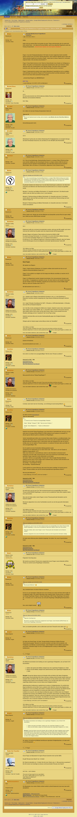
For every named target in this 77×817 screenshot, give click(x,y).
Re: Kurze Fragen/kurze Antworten (35, 631)
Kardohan (10, 221)
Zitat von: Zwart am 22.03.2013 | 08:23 (32, 615)
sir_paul (9, 106)
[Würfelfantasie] (6, 192)
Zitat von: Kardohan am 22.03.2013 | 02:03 (32, 523)
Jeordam (10, 155)
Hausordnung (35, 414)
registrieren (45, 2)
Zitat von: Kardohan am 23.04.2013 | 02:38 (32, 718)
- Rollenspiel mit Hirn (31, 793)
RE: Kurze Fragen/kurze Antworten (35, 86)
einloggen (38, 2)
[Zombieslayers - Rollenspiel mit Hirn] (6, 795)
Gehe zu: (50, 807)
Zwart (9, 553)
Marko (9, 170)
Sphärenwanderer (13, 781)
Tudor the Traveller (13, 751)
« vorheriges (64, 24)
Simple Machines (44, 814)
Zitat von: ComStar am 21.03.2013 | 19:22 (32, 582)
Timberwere (56, 20)
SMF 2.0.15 (31, 814)
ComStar (10, 349)
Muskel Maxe (11, 86)
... (11, 26)
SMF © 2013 (37, 814)
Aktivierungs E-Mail (60, 2)
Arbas (9, 34)
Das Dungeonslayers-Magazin (31, 796)
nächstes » (70, 24)
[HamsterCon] (6, 367)
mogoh (9, 632)
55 (12, 26)
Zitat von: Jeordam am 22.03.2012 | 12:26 (32, 175)
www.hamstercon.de (27, 361)
